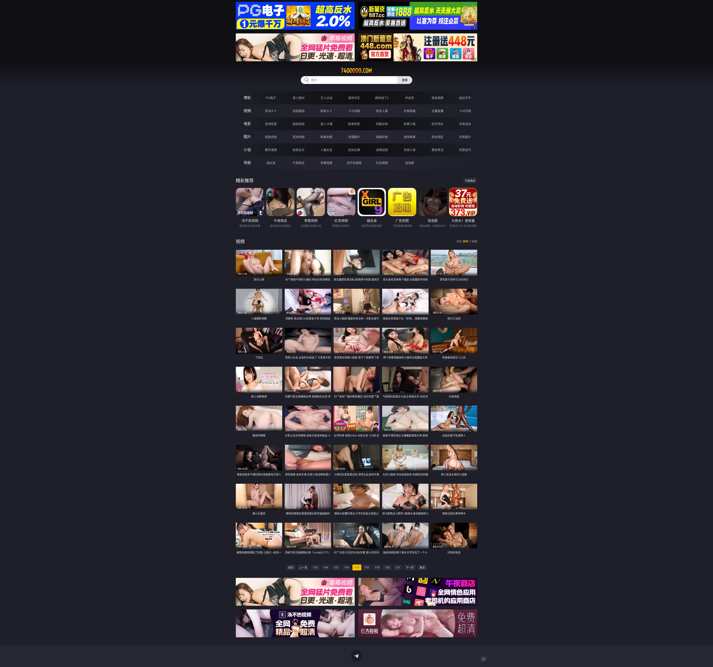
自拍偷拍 (299, 111)
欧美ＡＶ (326, 111)
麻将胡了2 (382, 98)
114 (325, 567)
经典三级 (410, 124)
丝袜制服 (410, 111)
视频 (247, 110)
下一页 (410, 567)
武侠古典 (354, 150)
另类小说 (410, 150)
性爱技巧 (465, 150)
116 (346, 567)
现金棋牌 (437, 98)
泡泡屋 (409, 163)
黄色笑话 (437, 150)
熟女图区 (437, 137)
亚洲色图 (299, 137)
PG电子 (271, 98)
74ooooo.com (356, 70)
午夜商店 (299, 163)
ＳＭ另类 (465, 111)
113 (315, 567)
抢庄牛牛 (465, 98)
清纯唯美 (410, 137)
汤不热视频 (354, 163)
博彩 (247, 97)
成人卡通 (326, 124)
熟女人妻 (382, 111)
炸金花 (409, 98)
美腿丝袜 (382, 137)
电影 (247, 123)
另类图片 (465, 137)
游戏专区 (354, 98)
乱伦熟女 (437, 124)
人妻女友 (326, 150)
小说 (247, 149)
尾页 (422, 567)
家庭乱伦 (299, 150)
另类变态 (465, 124)
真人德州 (299, 98)
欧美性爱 (354, 124)
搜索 (405, 80)
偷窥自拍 (271, 137)
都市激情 (271, 150)
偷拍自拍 (299, 124)
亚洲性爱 (271, 124)
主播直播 (437, 111)
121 (397, 567)
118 (366, 567)
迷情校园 (382, 150)
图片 (247, 136)
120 (387, 567)
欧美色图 (326, 137)
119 (377, 567)
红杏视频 (382, 163)
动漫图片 (354, 137)
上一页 (303, 567)
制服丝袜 (382, 124)
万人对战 (326, 98)
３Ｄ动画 (354, 111)
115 (336, 567)
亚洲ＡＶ (271, 111)
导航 (247, 162)
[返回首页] (483, 658)
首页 (290, 567)
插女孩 (270, 163)
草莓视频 (326, 163)
